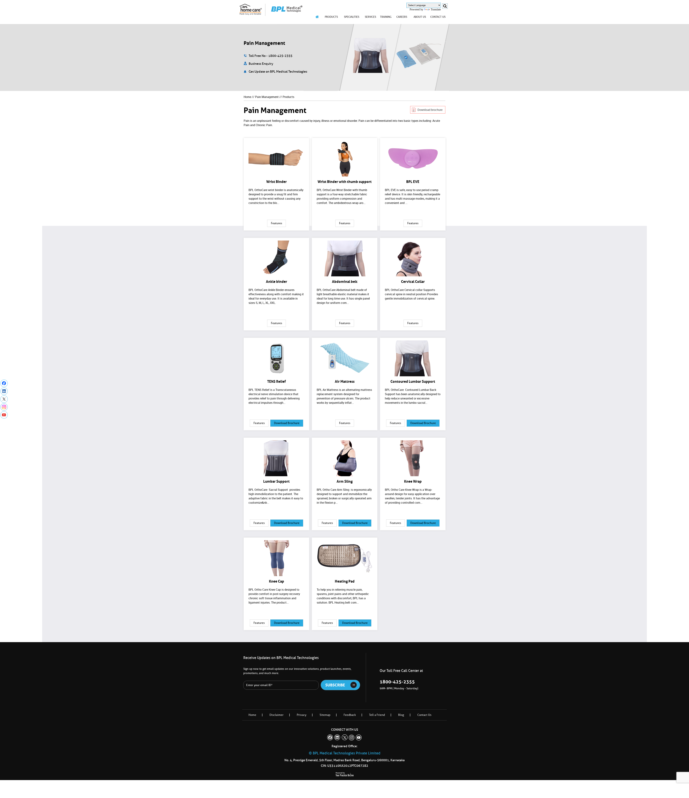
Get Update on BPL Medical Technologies (278, 72)
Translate (436, 9)
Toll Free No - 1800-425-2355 (270, 56)
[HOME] (317, 16)
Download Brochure (286, 423)
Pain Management (267, 97)
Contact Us (424, 715)
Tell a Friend (377, 715)
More (276, 184)
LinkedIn (4, 391)
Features (276, 223)
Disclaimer (276, 715)
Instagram (4, 407)
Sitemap (325, 715)
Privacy (301, 715)
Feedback (350, 715)
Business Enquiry (261, 64)
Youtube (4, 414)
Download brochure (430, 110)
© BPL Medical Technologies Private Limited (344, 753)
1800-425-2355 (397, 682)
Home (247, 97)
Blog (401, 715)
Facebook (4, 383)
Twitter (4, 399)
